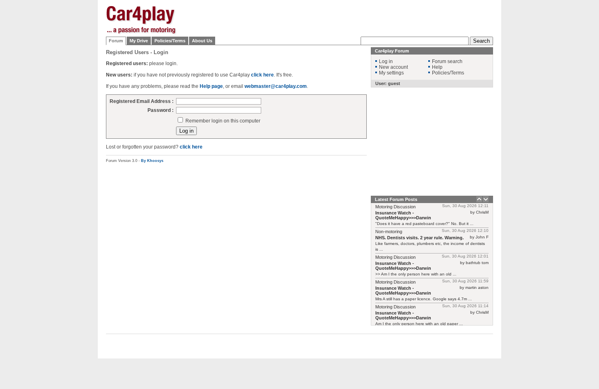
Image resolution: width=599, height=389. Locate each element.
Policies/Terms (169, 40)
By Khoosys (152, 161)
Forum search (447, 61)
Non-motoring (388, 231)
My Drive (139, 40)
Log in (386, 61)
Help (437, 67)
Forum (116, 40)
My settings (391, 73)
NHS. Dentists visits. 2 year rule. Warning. (419, 237)
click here (262, 75)
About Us (202, 40)
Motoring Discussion (395, 206)
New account (393, 67)
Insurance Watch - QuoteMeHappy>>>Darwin (403, 215)
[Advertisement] (533, 128)
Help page (211, 86)
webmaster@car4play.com (275, 86)
